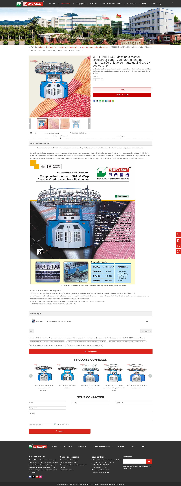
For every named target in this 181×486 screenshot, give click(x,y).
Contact (142, 446)
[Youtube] (37, 477)
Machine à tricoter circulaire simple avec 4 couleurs (47, 342)
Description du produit (60, 136)
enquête (122, 89)
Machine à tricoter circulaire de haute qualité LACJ (85, 345)
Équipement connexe (67, 470)
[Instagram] (40, 477)
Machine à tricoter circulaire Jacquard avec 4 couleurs (127, 342)
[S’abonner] (149, 461)
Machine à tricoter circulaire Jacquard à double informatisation (44, 387)
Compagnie (82, 446)
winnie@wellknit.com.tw (101, 472)
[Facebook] (30, 477)
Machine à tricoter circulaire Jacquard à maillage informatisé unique (113, 387)
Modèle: (33, 133)
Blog (132, 446)
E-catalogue (121, 136)
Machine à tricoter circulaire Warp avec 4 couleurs (46, 338)
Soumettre (59, 431)
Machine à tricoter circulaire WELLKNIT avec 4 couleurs (125, 338)
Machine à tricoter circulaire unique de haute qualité (47, 345)
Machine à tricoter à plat (68, 462)
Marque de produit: (77, 133)
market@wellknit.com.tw (101, 470)
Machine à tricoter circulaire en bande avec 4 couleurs (85, 338)
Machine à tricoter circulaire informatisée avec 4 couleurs (87, 342)
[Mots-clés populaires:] (173, 3)
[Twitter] (33, 477)
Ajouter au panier (122, 95)
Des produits (68, 446)
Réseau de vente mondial (101, 446)
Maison (54, 446)
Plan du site (120, 484)
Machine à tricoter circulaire (69, 460)
